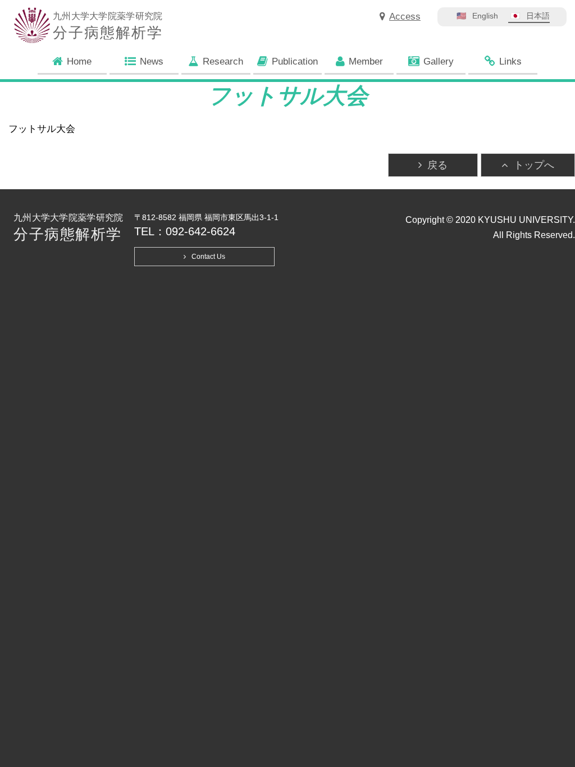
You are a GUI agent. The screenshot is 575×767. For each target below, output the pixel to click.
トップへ (534, 165)
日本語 (538, 15)
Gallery (438, 61)
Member (366, 61)
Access (405, 16)
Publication (295, 61)
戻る (437, 165)
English (485, 15)
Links (510, 61)
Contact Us (208, 257)
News (151, 61)
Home (79, 61)
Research (223, 61)
